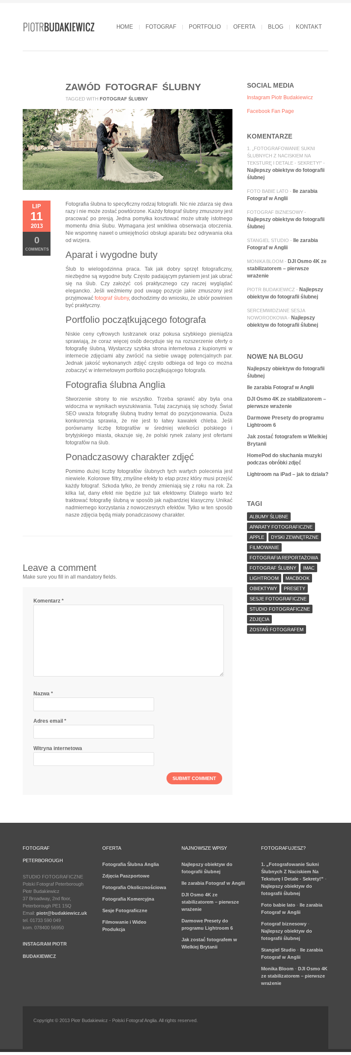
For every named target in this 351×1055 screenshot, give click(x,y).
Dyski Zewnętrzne (294, 537)
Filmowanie (264, 547)
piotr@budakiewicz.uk (61, 913)
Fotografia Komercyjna (128, 898)
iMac (309, 567)
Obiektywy (263, 588)
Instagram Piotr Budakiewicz (280, 97)
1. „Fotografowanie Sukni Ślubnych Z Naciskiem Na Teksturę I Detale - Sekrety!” (284, 155)
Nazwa (43, 694)
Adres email (49, 721)
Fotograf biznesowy (275, 212)
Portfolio (205, 27)
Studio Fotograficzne (280, 609)
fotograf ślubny (124, 98)
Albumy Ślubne (269, 516)
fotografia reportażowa (284, 557)
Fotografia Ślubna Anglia (130, 864)
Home (124, 27)
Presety (294, 588)
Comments (37, 243)
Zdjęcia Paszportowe (125, 875)
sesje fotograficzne (278, 598)
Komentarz (48, 601)
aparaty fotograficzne (281, 526)
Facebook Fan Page (270, 111)
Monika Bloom (265, 261)
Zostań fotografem (276, 629)
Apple (257, 537)
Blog (275, 27)
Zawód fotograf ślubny (133, 87)
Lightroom (264, 578)
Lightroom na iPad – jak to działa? (287, 474)
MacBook (297, 578)
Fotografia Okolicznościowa (134, 887)
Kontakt (309, 27)
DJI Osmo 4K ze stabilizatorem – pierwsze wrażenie (287, 268)
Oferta (244, 27)
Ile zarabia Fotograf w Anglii (280, 387)
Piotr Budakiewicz (271, 289)
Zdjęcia (259, 619)
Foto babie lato (268, 191)
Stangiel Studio (268, 240)
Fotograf (161, 27)
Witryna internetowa (57, 748)
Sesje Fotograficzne (124, 910)
